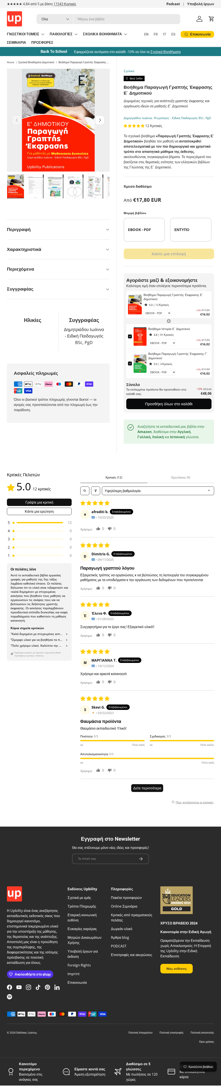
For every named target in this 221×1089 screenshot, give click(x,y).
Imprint (74, 973)
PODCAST (118, 946)
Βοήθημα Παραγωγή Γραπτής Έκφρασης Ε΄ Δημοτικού (84, 62)
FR (156, 34)
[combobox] (108, 19)
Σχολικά (129, 71)
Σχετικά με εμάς (79, 897)
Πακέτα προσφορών (126, 897)
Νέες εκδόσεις (176, 968)
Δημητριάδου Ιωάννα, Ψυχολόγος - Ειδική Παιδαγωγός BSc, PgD (167, 118)
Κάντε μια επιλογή (169, 253)
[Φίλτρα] (95, 490)
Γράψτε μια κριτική (39, 502)
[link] (135, 305)
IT (164, 34)
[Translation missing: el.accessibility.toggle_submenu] (42, 34)
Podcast (173, 4)
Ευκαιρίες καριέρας (82, 928)
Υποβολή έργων (200, 4)
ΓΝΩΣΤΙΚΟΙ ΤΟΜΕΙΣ (23, 34)
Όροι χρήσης (206, 1042)
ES (173, 34)
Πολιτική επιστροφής (171, 1032)
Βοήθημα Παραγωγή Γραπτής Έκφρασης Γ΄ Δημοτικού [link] (178, 356)
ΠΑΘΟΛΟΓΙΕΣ (61, 34)
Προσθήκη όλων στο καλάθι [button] (169, 403)
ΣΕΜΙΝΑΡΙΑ (16, 42)
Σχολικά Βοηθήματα (165, 51)
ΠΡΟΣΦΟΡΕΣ (42, 42)
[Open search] (84, 490)
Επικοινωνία (77, 982)
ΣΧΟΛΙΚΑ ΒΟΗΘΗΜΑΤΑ (102, 34)
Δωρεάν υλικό (121, 928)
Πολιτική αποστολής (202, 1032)
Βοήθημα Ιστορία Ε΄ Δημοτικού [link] (169, 329)
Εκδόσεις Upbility (26, 1032)
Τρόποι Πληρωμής (82, 906)
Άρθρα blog (120, 937)
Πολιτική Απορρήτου (140, 1032)
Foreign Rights (79, 965)
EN (146, 34)
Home (10, 62)
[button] (211, 19)
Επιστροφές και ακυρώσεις (131, 954)
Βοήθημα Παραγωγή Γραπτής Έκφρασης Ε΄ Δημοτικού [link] (173, 297)
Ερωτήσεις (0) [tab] (180, 477)
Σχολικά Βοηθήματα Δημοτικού (36, 62)
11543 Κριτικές (65, 4)
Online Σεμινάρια (124, 906)
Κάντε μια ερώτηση (39, 511)
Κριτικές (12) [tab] (114, 477)
